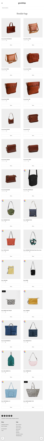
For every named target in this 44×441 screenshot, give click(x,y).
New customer (18, 424)
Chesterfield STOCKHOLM (6, 38)
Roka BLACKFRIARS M (5, 340)
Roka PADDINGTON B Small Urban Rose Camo (32, 250)
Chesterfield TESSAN (5, 159)
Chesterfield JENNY (27, 159)
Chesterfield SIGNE (5, 99)
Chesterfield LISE (26, 99)
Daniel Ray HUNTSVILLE (28, 189)
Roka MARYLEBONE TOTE (28, 401)
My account (18, 429)
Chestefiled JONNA (27, 38)
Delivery (17, 430)
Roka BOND (25, 280)
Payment (17, 432)
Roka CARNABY (26, 310)
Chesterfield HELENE (5, 129)
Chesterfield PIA (26, 129)
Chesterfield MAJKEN (5, 189)
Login (2, 430)
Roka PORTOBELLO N (5, 401)
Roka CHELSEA (4, 280)
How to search (18, 427)
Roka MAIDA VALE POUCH (6, 310)
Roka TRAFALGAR (5, 250)
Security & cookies (19, 434)
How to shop (18, 426)
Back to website (4, 426)
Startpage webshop (4, 424)
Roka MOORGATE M (27, 340)
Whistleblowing (18, 435)
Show (11, 75)
